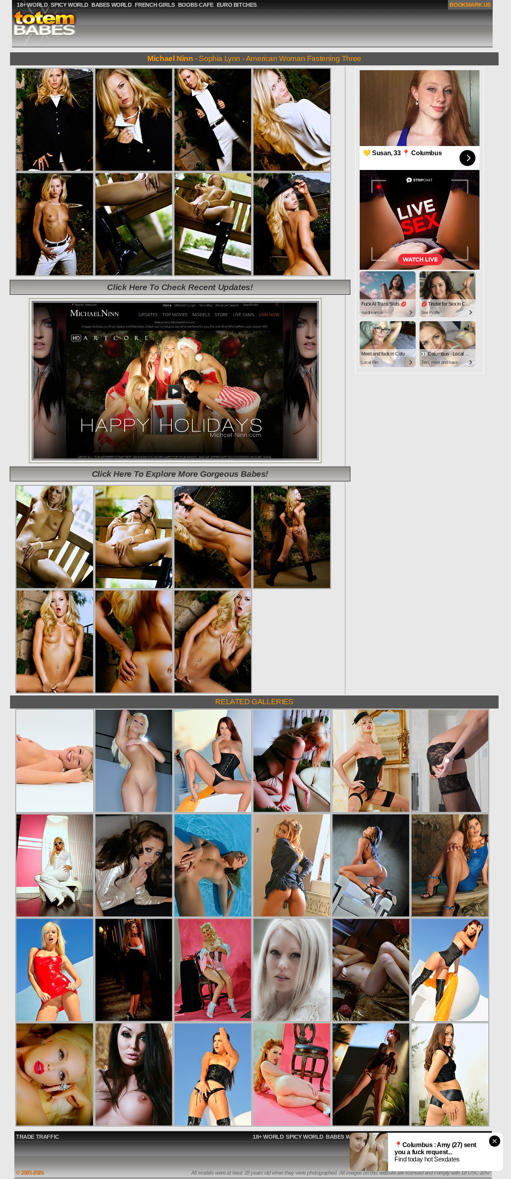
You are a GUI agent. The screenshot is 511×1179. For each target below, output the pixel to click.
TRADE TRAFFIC (37, 1137)
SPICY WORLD (304, 1137)
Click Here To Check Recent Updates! (180, 287)
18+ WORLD (268, 1137)
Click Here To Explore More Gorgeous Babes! (180, 473)
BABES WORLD (346, 1137)
